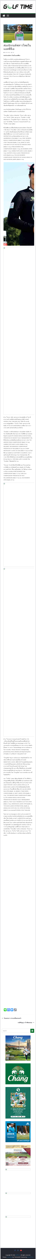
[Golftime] (4, 16)
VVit (13, 52)
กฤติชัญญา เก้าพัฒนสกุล (25, 1022)
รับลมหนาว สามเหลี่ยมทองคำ (12, 1018)
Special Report (7, 41)
